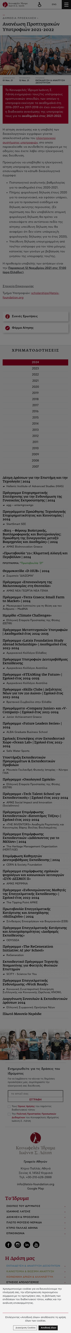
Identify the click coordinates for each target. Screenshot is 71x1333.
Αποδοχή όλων (48, 1328)
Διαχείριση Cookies (26, 1328)
